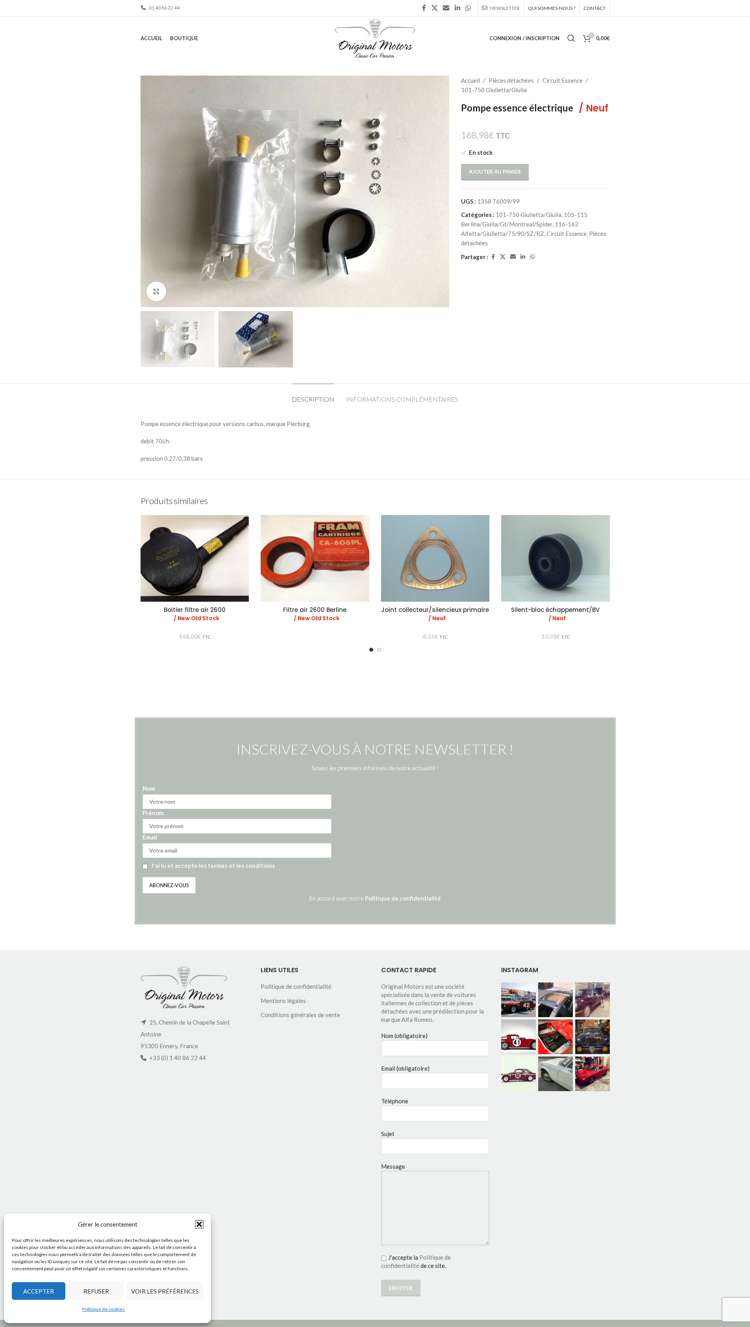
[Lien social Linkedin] (457, 8)
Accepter (38, 1291)
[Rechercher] (571, 38)
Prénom (153, 812)
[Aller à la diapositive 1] (371, 650)
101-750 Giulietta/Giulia (494, 89)
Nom (149, 788)
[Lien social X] (434, 8)
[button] (199, 1224)
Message (393, 1166)
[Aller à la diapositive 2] (379, 650)
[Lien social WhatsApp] (468, 8)
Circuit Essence (563, 80)
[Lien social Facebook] (424, 8)
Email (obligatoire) (405, 1068)
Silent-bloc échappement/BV (555, 614)
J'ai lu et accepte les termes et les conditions (213, 865)
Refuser (96, 1291)
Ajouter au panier (495, 172)
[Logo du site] (375, 37)
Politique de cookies (103, 1309)
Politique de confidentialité (403, 898)
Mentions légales (283, 1000)
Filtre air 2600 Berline (314, 614)
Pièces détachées (511, 80)
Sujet (387, 1133)
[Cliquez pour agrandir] (156, 291)
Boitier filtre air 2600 (195, 614)
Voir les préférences (165, 1291)
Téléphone (394, 1101)
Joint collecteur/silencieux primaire (435, 614)
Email (150, 837)
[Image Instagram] (518, 999)
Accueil (470, 80)
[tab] (313, 395)
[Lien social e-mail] (446, 8)
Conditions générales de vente (300, 1014)
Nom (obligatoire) (404, 1035)
